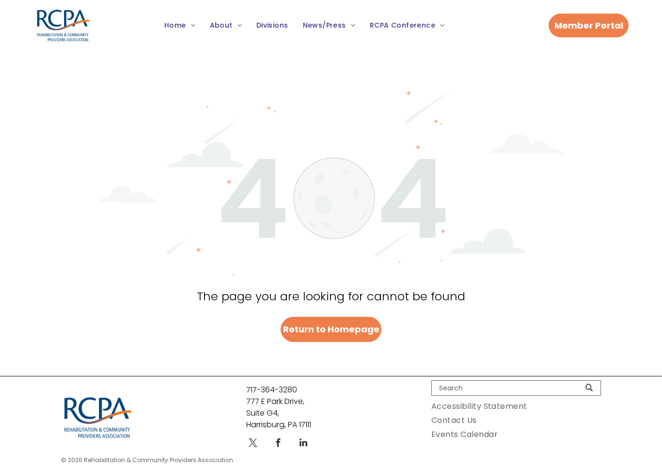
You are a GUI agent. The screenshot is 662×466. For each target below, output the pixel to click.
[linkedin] (303, 444)
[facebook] (278, 444)
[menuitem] (180, 25)
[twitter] (253, 444)
